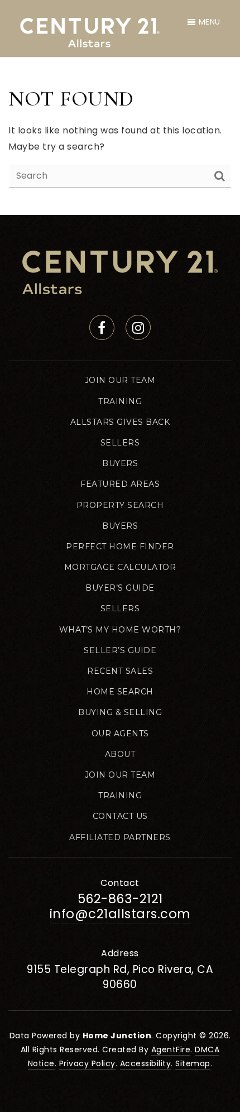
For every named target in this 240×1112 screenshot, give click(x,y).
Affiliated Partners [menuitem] (120, 837)
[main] (120, 136)
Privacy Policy (87, 1063)
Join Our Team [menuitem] (120, 380)
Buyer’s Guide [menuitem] (120, 588)
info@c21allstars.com (120, 914)
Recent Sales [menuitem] (120, 671)
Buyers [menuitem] (120, 463)
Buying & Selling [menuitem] (120, 712)
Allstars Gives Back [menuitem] (120, 422)
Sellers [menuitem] (120, 443)
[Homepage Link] (120, 272)
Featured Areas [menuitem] (120, 484)
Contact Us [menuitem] (120, 816)
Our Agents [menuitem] (120, 733)
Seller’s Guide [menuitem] (120, 650)
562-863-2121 (120, 899)
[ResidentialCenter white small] (90, 30)
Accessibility (145, 1063)
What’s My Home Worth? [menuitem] (120, 630)
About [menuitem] (120, 754)
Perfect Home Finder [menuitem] (120, 546)
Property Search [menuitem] (120, 505)
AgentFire (171, 1049)
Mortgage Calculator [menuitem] (120, 567)
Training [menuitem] (120, 401)
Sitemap (192, 1063)
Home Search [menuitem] (120, 692)
